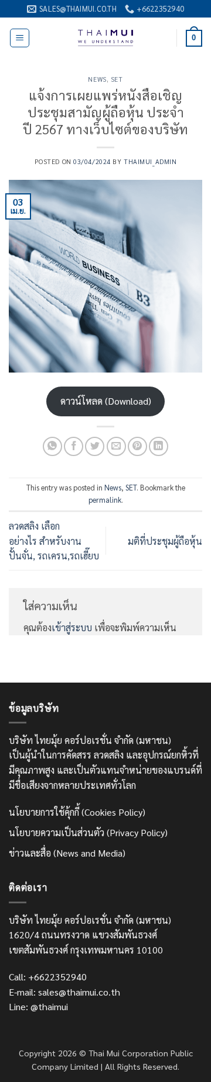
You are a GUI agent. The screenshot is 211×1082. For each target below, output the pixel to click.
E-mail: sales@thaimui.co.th (64, 992)
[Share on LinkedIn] (158, 446)
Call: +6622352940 (48, 976)
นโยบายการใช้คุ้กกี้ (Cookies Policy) (77, 812)
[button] (19, 38)
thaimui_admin (150, 161)
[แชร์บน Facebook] (73, 446)
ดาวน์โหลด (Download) (105, 401)
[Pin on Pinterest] (137, 446)
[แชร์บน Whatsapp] (52, 446)
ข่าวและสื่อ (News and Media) (67, 853)
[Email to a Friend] (116, 446)
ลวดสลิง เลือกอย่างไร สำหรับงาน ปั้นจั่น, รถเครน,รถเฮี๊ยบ (54, 541)
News (97, 79)
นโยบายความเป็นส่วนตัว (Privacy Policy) (88, 832)
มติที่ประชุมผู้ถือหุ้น (165, 541)
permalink (105, 500)
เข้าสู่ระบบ (72, 627)
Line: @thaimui (38, 1006)
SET (117, 79)
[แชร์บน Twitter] (94, 446)
